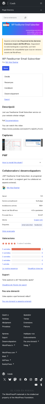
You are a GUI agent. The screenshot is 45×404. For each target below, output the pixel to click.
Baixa (6, 68)
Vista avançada (8, 231)
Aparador (27, 315)
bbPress (6, 360)
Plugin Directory (8, 10)
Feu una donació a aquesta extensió (16, 301)
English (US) (38, 220)
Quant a (5, 315)
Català (9, 374)
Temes (26, 319)
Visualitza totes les (35, 268)
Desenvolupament (11, 94)
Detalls (7, 76)
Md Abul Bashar (11, 62)
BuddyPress (8, 364)
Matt (5, 356)
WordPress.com (9, 352)
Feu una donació (31, 341)
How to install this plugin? (12, 163)
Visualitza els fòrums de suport (14, 285)
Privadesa (6, 326)
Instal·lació (8, 88)
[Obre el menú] (41, 3)
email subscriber (27, 225)
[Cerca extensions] (25, 17)
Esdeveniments (30, 337)
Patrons (27, 326)
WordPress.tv (8, 345)
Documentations (11, 120)
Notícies (5, 319)
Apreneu (5, 334)
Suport (7, 99)
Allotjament (6, 322)
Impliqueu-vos (29, 334)
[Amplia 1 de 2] (19, 142)
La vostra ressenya (10, 268)
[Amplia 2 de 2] (40, 142)
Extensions (28, 322)
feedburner (38, 225)
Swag (27, 345)
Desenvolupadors (9, 341)
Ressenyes (8, 82)
